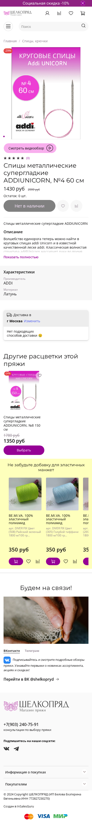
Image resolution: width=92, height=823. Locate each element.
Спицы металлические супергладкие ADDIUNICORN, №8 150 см (22, 423)
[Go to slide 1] (4, 136)
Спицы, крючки (35, 41)
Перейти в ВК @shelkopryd (29, 679)
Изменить (32, 321)
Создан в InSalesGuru (19, 806)
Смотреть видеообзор (26, 148)
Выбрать (24, 450)
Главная (10, 41)
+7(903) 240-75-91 (21, 724)
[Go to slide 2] (7, 136)
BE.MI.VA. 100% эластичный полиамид (21, 519)
